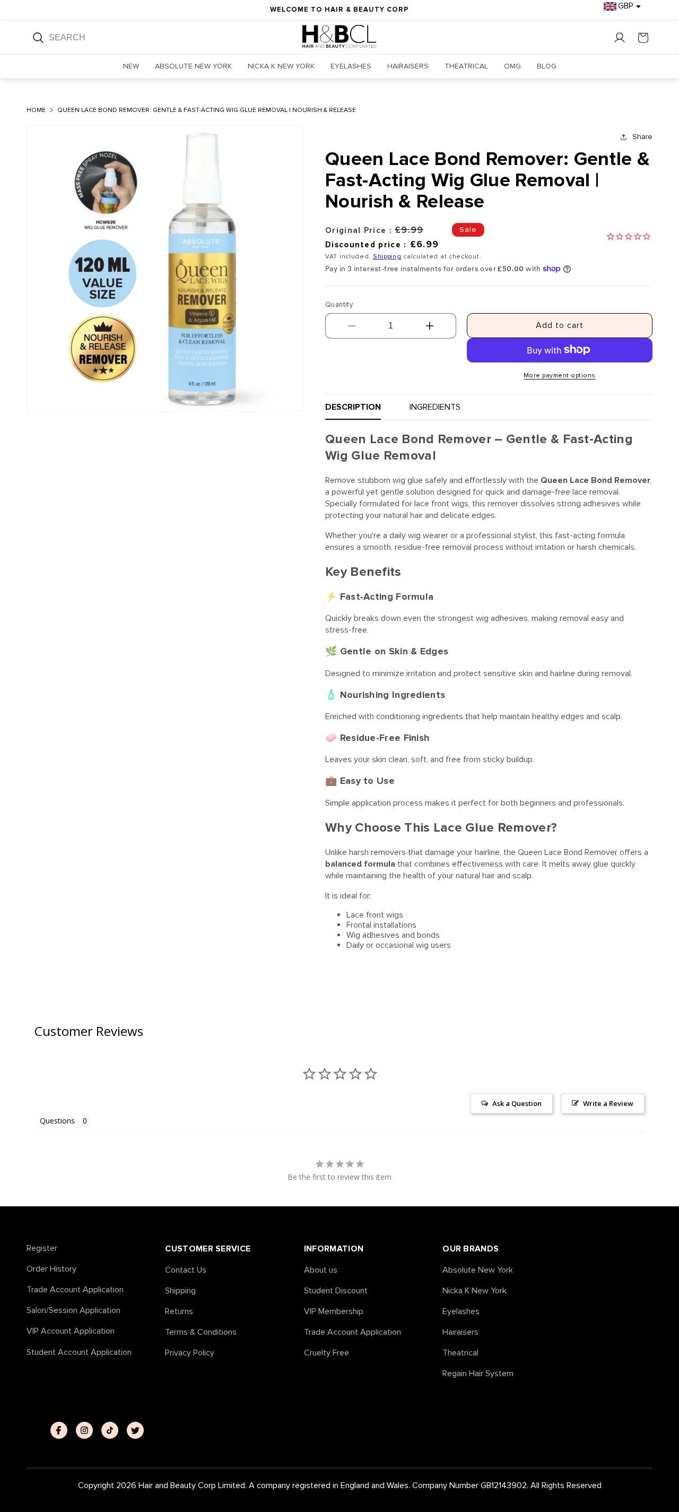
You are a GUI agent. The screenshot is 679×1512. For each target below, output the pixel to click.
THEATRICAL (466, 66)
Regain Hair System (477, 1374)
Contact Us (185, 1270)
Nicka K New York (474, 1291)
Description (353, 406)
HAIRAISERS (408, 66)
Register (42, 1248)
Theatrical (460, 1353)
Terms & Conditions (201, 1332)
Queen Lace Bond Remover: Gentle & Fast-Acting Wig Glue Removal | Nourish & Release (206, 110)
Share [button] (642, 136)
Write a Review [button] (608, 1103)
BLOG (546, 66)
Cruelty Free (326, 1353)
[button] (643, 37)
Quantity (339, 304)
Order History (51, 1269)
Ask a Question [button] (517, 1103)
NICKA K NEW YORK (281, 66)
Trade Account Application (75, 1290)
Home (36, 110)
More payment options (560, 375)
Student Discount (336, 1291)
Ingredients (435, 406)
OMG (512, 66)
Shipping (387, 257)
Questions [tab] (57, 1121)
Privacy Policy (189, 1353)
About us (320, 1270)
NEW (131, 66)
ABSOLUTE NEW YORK (193, 66)
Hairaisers (460, 1332)
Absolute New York (477, 1270)
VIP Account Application (71, 1331)
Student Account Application (79, 1352)
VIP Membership (333, 1312)
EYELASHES (350, 66)
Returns (179, 1312)
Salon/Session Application (73, 1311)
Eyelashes (461, 1312)
